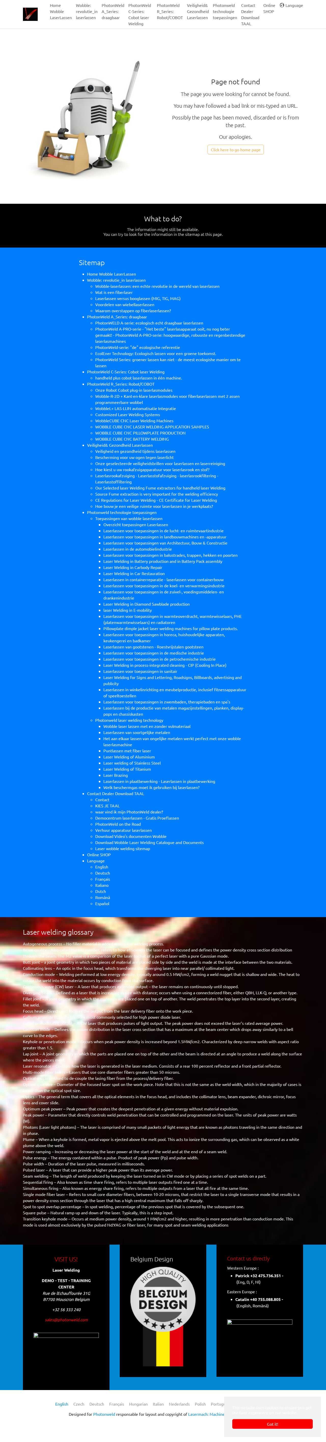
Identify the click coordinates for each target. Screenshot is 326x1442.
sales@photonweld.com (66, 1319)
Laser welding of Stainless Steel (132, 762)
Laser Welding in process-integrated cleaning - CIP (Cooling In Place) (164, 665)
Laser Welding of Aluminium (129, 756)
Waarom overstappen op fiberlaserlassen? (133, 310)
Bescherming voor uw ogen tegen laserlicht (134, 457)
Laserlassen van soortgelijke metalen (136, 732)
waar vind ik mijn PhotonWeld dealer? (129, 811)
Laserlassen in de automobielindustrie (137, 548)
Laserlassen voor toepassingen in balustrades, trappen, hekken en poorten (170, 554)
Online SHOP (99, 854)
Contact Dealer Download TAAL (115, 793)
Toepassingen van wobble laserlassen (128, 518)
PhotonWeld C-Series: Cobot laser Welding (126, 371)
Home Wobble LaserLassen (111, 273)
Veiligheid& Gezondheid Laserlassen (120, 444)
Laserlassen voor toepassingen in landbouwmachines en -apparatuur (164, 536)
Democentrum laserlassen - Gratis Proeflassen (137, 817)
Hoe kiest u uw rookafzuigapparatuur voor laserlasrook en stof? (152, 469)
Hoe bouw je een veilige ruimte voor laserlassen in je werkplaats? (154, 506)
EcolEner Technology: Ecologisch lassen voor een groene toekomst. (155, 353)
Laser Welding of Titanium (127, 768)
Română (102, 897)
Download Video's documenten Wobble (131, 836)
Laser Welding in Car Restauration (134, 573)
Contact (102, 799)
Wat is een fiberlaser (114, 292)
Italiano (101, 885)
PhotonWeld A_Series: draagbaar (117, 316)
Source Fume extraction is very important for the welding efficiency (156, 493)
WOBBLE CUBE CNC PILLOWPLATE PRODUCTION (140, 432)
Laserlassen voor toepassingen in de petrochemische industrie (159, 658)
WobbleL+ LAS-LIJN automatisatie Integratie (135, 408)
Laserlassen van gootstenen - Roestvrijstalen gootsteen (153, 646)
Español (102, 903)
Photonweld (104, 1414)
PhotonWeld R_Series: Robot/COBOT (121, 383)
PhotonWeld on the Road (118, 823)
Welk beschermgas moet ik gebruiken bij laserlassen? (151, 787)
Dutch (100, 891)
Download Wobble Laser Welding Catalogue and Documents (149, 842)
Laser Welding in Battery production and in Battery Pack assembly (162, 561)
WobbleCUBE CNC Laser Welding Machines (134, 420)
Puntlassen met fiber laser (127, 750)
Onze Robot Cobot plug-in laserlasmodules (133, 389)
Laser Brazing (115, 775)
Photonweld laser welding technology (129, 720)
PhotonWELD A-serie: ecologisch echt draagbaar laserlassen (149, 322)
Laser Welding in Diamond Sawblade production (146, 603)
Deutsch (102, 872)
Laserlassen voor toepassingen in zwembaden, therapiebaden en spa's (166, 701)
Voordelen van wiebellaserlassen (124, 304)
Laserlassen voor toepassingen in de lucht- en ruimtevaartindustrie (163, 530)
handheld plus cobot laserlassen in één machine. (138, 377)
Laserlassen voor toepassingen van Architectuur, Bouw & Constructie (165, 542)
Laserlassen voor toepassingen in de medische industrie (153, 652)
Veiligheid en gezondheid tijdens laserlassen (135, 451)
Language (96, 860)
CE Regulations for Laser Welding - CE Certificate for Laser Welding (156, 499)
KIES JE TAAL (107, 805)
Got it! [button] (272, 1423)
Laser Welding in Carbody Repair (132, 567)
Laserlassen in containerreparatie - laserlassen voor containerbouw (163, 579)
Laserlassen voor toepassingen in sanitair (140, 671)
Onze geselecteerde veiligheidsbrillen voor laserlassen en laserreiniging (160, 463)
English (101, 866)
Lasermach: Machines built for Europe (222, 1414)
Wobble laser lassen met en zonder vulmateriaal (147, 726)
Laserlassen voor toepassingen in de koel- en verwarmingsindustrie (164, 585)
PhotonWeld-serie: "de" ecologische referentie (137, 347)
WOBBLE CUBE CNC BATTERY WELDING (132, 438)
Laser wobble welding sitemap (122, 848)
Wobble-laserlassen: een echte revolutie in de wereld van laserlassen (157, 286)
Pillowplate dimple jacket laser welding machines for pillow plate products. (170, 628)
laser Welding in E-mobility (127, 610)
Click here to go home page (236, 149)
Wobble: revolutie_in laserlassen (116, 279)
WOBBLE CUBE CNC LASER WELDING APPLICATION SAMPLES (152, 426)
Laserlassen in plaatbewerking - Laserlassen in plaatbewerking (159, 781)
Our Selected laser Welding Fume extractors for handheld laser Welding (160, 487)
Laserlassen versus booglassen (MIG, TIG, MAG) (138, 298)
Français (102, 878)
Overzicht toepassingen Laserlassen (135, 524)
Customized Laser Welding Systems (127, 414)
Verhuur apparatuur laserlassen (123, 830)
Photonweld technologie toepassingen (122, 512)
